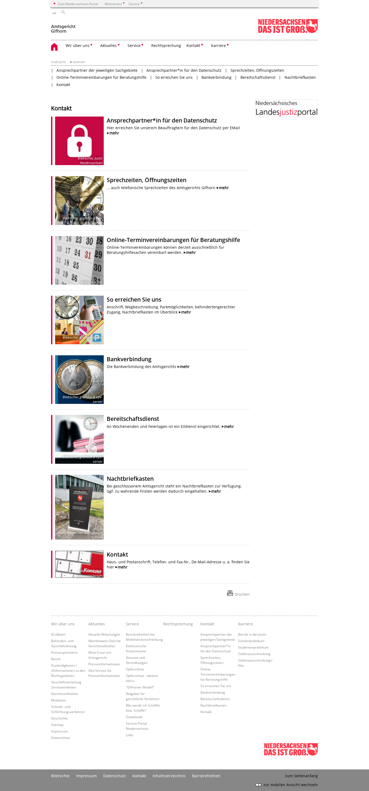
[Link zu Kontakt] (79, 564)
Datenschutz (60, 737)
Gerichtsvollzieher (64, 693)
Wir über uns (63, 623)
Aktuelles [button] (108, 45)
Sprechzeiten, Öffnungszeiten (257, 70)
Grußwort (58, 634)
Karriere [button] (218, 45)
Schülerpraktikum (251, 641)
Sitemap (57, 724)
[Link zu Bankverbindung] (79, 379)
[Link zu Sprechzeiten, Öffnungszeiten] (79, 200)
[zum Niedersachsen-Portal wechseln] (288, 32)
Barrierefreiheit (206, 775)
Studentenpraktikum (253, 647)
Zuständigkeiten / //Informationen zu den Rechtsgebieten (68, 670)
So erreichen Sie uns (174, 77)
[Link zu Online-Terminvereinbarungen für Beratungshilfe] (79, 260)
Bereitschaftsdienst (258, 77)
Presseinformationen (104, 664)
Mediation (58, 700)
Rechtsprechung (166, 45)
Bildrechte (60, 775)
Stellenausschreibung (254, 654)
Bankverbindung (217, 77)
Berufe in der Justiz (252, 634)
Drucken (242, 594)
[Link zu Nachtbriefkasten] (79, 507)
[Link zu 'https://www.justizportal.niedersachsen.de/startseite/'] (286, 108)
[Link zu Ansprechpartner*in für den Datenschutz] (79, 141)
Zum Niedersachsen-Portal (78, 4)
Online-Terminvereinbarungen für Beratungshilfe (101, 77)
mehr (114, 132)
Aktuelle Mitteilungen (104, 634)
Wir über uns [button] (77, 45)
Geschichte (59, 718)
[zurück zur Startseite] (63, 27)
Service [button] (134, 45)
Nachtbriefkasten (300, 77)
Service (132, 623)
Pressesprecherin (64, 652)
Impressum (59, 731)
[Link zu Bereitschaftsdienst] (79, 439)
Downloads (134, 717)
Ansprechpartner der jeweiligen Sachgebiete (96, 70)
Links (129, 735)
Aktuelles (96, 623)
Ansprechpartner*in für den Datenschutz (184, 70)
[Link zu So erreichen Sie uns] (79, 320)
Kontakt (79, 62)
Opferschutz (135, 669)
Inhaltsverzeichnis (169, 775)
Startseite (58, 62)
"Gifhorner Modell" (140, 687)
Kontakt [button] (193, 45)
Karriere (245, 623)
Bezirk (56, 659)
